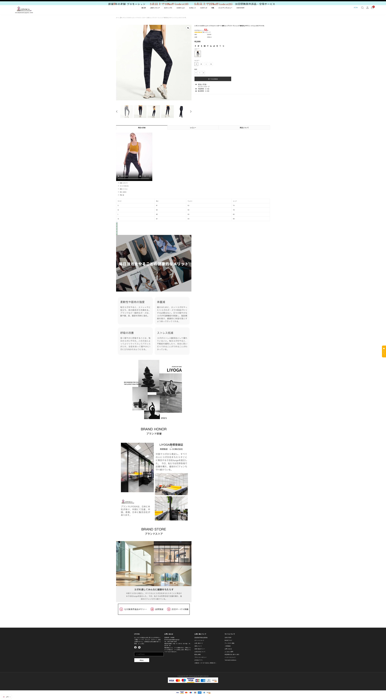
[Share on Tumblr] (201, 46)
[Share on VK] (223, 46)
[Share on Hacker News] (220, 46)
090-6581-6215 (172, 641)
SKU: (196, 34)
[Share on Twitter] (198, 46)
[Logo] (24, 10)
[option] (153, 62)
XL (211, 64)
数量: (196, 69)
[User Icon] (367, 7)
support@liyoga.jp (173, 639)
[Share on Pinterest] (208, 46)
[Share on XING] (217, 46)
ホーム (118, 17)
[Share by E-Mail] (204, 46)
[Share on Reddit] (214, 46)
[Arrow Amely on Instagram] (139, 647)
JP (354, 7)
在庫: (196, 37)
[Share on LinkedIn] (211, 46)
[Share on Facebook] (195, 46)
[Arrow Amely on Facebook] (135, 647)
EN (357, 7)
